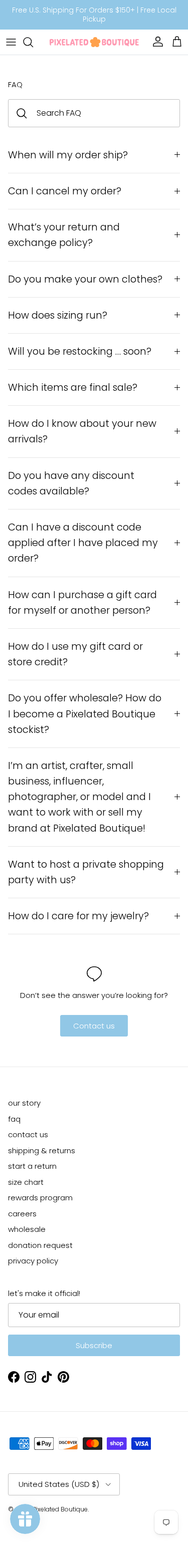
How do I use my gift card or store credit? (75, 654)
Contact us (94, 1025)
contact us (28, 1134)
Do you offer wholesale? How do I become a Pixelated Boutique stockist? (84, 713)
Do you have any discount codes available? (71, 483)
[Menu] (11, 42)
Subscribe (94, 1345)
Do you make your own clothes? (86, 279)
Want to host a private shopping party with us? (86, 872)
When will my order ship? (68, 155)
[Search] (33, 42)
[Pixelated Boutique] (94, 42)
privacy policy (33, 1260)
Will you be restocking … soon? (79, 351)
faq (14, 1119)
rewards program (40, 1197)
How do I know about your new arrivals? (82, 431)
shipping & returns (41, 1150)
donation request (40, 1245)
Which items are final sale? (72, 387)
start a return (32, 1166)
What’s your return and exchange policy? (64, 234)
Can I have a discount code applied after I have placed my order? (83, 543)
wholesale (27, 1229)
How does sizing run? (57, 315)
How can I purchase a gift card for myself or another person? (82, 602)
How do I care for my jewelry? (78, 916)
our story (24, 1103)
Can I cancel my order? (64, 191)
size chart (26, 1182)
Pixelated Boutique (60, 1509)
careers (22, 1213)
